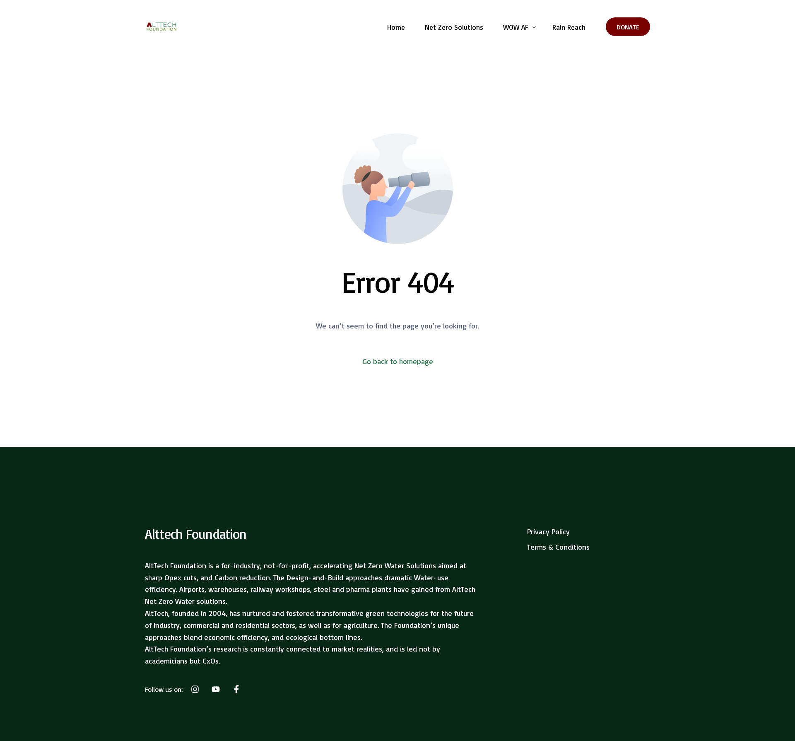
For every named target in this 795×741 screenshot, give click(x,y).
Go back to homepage (397, 361)
